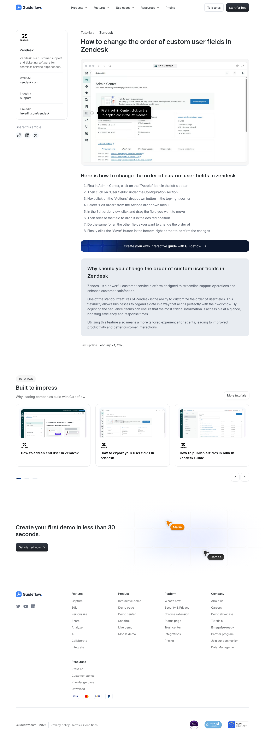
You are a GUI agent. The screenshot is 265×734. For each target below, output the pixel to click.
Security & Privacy (177, 607)
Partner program (222, 634)
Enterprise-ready (222, 627)
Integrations (173, 634)
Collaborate (79, 640)
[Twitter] (18, 606)
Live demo (125, 627)
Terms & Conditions (84, 725)
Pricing (170, 7)
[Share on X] (35, 135)
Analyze (77, 627)
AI (73, 634)
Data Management (223, 647)
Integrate (78, 647)
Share (76, 620)
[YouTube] (25, 606)
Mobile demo (127, 634)
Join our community (224, 640)
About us (217, 601)
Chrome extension (177, 614)
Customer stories (83, 675)
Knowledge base (83, 682)
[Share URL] (19, 135)
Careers (216, 607)
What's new (173, 601)
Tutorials (87, 32)
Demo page (126, 607)
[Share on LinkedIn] (27, 135)
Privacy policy (60, 725)
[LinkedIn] (33, 606)
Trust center (173, 627)
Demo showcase (222, 614)
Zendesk (106, 32)
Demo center (127, 614)
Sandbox (124, 620)
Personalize (79, 614)
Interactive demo (129, 601)
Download (78, 689)
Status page (173, 620)
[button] (79, 7)
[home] (29, 7)
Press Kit (77, 669)
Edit (74, 607)
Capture (77, 601)
